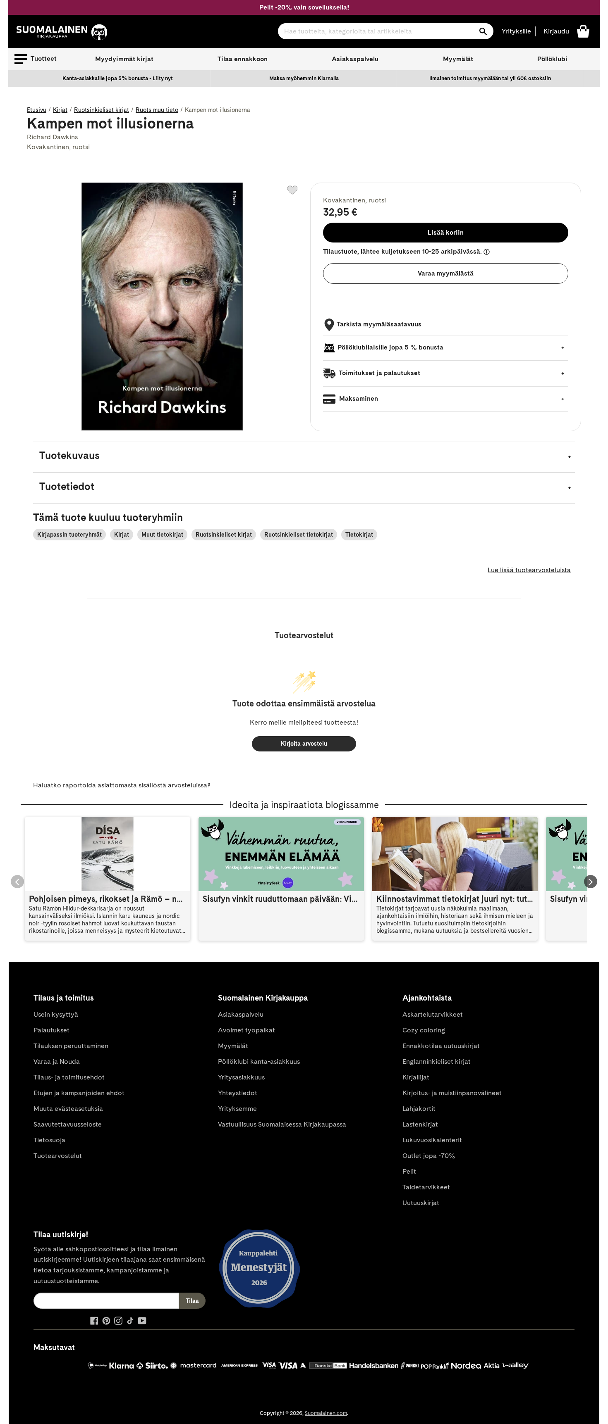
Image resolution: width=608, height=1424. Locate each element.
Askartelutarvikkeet (432, 1014)
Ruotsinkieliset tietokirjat (298, 534)
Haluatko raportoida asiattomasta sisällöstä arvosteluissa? (122, 785)
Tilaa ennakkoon (243, 59)
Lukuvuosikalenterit (432, 1140)
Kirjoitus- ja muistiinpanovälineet (452, 1093)
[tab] (304, 457)
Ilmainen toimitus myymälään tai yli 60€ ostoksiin (490, 78)
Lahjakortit (419, 1109)
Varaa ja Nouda (57, 1061)
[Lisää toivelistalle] (292, 190)
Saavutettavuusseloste (68, 1124)
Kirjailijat (415, 1077)
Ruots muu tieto (157, 110)
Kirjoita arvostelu (304, 743)
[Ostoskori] (583, 31)
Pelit (409, 1171)
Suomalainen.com (326, 1413)
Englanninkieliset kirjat (436, 1061)
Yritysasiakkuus (241, 1077)
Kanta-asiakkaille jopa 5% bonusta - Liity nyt (117, 78)
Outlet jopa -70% (428, 1156)
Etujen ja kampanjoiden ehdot (79, 1093)
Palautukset (51, 1030)
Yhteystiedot (237, 1093)
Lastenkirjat (420, 1124)
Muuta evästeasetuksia (68, 1109)
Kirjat (60, 110)
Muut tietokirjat (162, 534)
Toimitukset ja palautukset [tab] (379, 373)
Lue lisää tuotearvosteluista (529, 570)
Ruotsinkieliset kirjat (101, 110)
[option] (118, 78)
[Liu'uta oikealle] (590, 881)
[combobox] (385, 31)
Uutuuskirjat (420, 1203)
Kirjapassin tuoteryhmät (69, 534)
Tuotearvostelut (58, 1156)
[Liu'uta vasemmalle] (17, 881)
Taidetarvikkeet (426, 1187)
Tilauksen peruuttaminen (71, 1046)
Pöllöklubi (552, 59)
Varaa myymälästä (446, 273)
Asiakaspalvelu (355, 59)
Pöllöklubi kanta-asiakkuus (259, 1061)
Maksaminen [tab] (358, 398)
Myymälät (458, 59)
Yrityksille (516, 31)
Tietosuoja (49, 1140)
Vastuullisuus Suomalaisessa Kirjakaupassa (282, 1124)
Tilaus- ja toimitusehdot (69, 1077)
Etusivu (36, 110)
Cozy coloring (423, 1030)
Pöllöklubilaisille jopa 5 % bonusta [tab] (390, 347)
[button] (35, 59)
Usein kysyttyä (56, 1014)
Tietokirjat (359, 534)
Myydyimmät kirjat (124, 59)
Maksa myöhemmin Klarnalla (304, 78)
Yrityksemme (237, 1109)
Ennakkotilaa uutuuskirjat (441, 1046)
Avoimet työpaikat (246, 1030)
